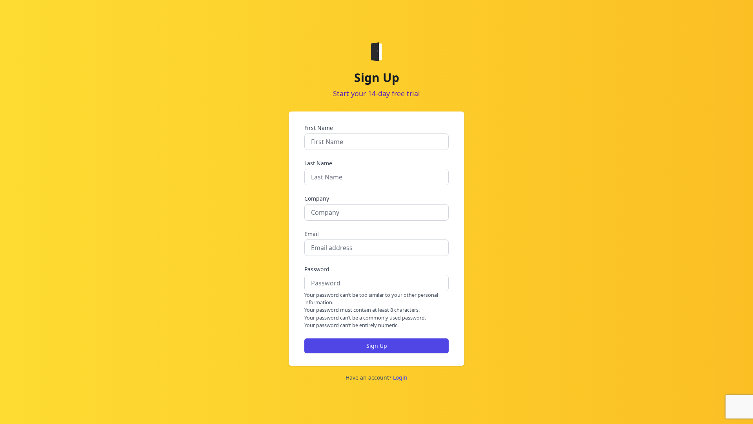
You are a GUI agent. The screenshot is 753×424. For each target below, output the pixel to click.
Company (316, 198)
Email (311, 234)
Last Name (318, 163)
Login (400, 377)
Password (316, 269)
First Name (318, 128)
